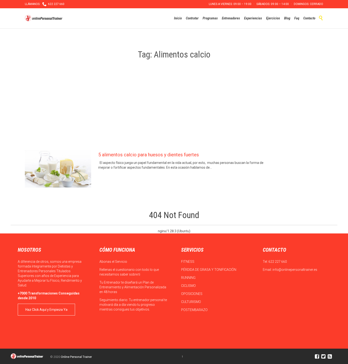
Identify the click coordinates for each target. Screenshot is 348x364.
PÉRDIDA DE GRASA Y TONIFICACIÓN (209, 270)
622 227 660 (277, 261)
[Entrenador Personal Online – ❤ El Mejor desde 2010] (44, 18)
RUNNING (188, 278)
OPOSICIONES (192, 294)
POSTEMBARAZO (194, 310)
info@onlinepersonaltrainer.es (294, 270)
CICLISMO (188, 286)
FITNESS (188, 261)
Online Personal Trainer (76, 357)
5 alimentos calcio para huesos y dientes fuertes (148, 155)
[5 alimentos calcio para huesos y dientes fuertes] (58, 169)
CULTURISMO (191, 302)
